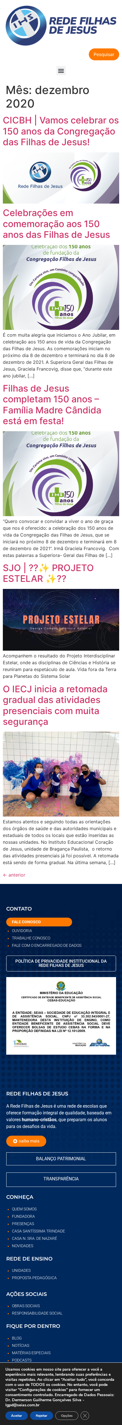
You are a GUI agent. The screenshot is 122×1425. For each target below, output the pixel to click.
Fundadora (23, 1216)
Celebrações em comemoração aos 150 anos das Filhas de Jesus (56, 223)
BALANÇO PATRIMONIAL (61, 1158)
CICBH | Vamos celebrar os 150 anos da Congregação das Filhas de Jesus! (61, 131)
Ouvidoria (22, 930)
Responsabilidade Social (37, 1313)
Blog (17, 1338)
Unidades (21, 1270)
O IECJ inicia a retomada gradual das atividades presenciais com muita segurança (55, 705)
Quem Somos (24, 1209)
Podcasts (21, 1360)
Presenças (23, 1223)
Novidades (22, 1246)
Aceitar (16, 1415)
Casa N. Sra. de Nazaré (34, 1238)
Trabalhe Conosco (31, 938)
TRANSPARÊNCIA (61, 1179)
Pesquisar (104, 54)
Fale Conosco (26, 922)
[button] (61, 70)
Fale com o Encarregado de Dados (46, 945)
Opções (67, 1415)
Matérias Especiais (31, 1353)
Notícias (20, 1345)
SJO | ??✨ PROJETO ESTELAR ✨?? (48, 573)
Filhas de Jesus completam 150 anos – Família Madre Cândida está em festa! (52, 404)
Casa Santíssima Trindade (38, 1231)
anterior (14, 875)
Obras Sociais (26, 1306)
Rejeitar (41, 1415)
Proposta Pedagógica (34, 1278)
